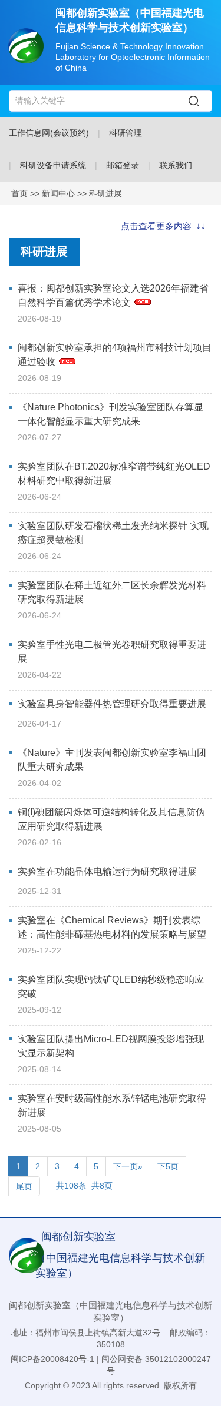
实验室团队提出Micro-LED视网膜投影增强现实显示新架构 (111, 1046)
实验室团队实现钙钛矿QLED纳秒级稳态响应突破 (111, 987)
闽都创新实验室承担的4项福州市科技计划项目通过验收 (115, 355)
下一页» (128, 1166)
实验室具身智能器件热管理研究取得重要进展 (112, 704)
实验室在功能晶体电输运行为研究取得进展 (107, 871)
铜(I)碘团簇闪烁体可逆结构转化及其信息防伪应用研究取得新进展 (111, 819)
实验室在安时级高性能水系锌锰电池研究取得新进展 (112, 1105)
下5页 (168, 1166)
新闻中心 (58, 193)
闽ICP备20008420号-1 (52, 1359)
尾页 (24, 1186)
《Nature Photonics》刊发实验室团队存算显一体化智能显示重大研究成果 (110, 414)
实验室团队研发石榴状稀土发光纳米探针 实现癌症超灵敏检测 (113, 533)
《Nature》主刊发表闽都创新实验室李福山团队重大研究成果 (112, 760)
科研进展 (105, 193)
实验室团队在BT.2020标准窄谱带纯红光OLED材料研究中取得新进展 (114, 473)
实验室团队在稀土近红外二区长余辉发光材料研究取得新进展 (112, 592)
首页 (19, 193)
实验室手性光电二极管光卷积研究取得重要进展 (112, 652)
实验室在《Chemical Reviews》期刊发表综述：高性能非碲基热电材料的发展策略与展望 (112, 927)
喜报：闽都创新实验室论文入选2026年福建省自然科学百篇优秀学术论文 (113, 295)
